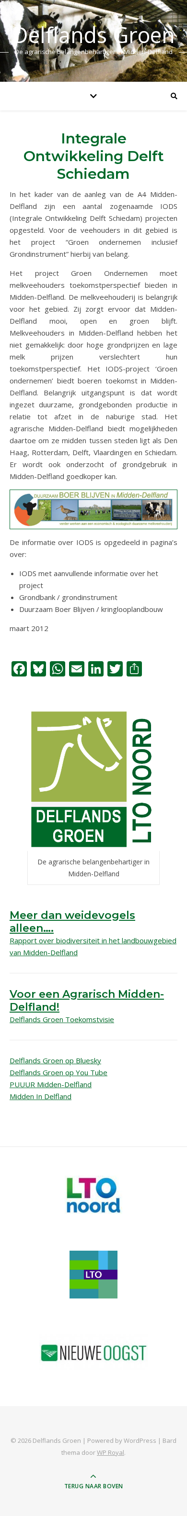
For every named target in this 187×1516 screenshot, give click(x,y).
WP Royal (110, 1452)
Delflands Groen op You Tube (58, 1072)
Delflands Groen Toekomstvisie (62, 1019)
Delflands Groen (93, 34)
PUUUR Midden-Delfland (51, 1084)
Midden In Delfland (40, 1096)
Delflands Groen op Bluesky (55, 1060)
